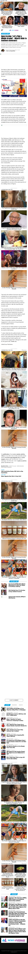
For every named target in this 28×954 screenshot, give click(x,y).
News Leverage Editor (10, 50)
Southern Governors (7, 467)
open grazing (20, 466)
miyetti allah (13, 466)
